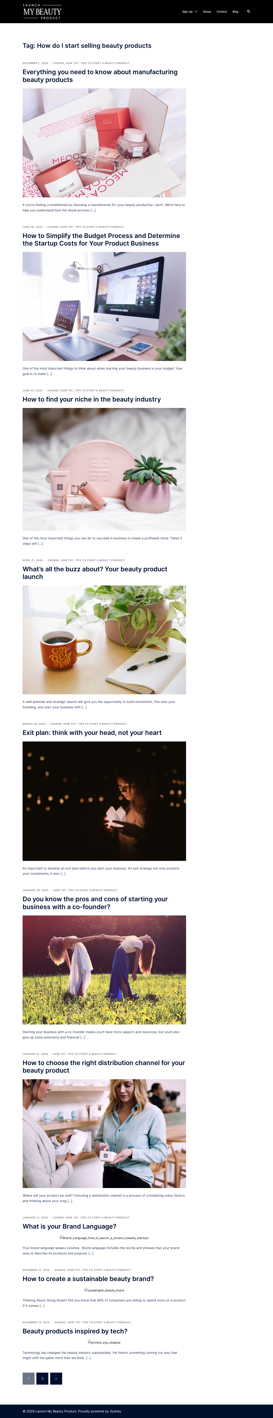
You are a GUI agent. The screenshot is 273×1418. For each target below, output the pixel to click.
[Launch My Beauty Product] (43, 11)
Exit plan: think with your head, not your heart (92, 732)
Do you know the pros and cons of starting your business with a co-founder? (95, 902)
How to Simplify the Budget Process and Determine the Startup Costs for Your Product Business (101, 239)
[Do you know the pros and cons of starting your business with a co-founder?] (104, 970)
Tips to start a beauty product (105, 63)
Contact (222, 11)
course (58, 63)
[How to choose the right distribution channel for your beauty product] (104, 1133)
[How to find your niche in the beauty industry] (104, 469)
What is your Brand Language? (69, 1226)
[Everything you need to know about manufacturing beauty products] (104, 143)
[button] (248, 11)
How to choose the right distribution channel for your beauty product (104, 1066)
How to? (72, 63)
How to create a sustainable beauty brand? (88, 1279)
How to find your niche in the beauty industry (92, 399)
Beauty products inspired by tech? (75, 1331)
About (207, 11)
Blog (235, 11)
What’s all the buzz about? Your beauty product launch (95, 573)
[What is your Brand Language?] (104, 1238)
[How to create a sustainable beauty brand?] (104, 1290)
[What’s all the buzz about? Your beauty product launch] (104, 640)
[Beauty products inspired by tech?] (104, 1342)
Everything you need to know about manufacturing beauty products (100, 75)
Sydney (115, 1411)
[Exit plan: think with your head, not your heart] (104, 801)
